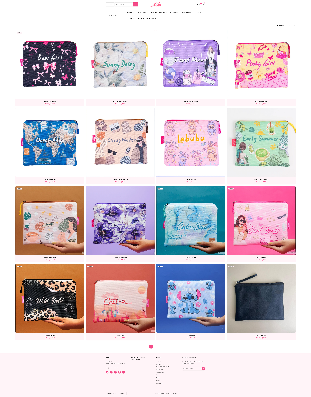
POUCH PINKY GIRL (261, 101)
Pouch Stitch (191, 335)
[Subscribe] (203, 368)
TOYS (197, 12)
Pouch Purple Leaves (120, 257)
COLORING (150, 18)
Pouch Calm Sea (191, 257)
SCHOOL (130, 12)
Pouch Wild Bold (50, 335)
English (122, 393)
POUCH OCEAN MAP (50, 179)
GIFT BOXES (174, 12)
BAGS (140, 18)
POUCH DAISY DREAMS (120, 101)
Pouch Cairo (120, 335)
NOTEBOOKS (141, 12)
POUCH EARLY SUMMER (261, 179)
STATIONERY (186, 12)
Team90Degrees (172, 393)
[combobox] (126, 4)
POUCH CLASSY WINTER (120, 179)
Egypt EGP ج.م (111, 393)
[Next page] (160, 347)
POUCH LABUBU (191, 179)
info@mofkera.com (112, 368)
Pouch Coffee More (50, 257)
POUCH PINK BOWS (50, 101)
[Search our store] (135, 4)
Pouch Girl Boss (261, 257)
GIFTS (132, 18)
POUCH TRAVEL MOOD (191, 101)
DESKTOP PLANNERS (158, 12)
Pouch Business (261, 335)
